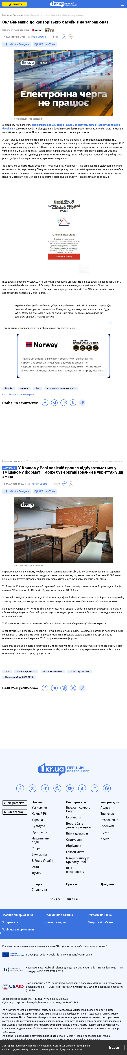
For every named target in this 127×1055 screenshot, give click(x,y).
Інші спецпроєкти (75, 870)
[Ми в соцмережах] (20, 788)
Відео (105, 832)
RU (70, 37)
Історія (37, 884)
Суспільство (40, 832)
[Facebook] (45, 402)
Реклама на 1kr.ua (100, 915)
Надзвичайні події (41, 840)
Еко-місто (73, 817)
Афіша (105, 807)
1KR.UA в (19, 44)
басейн (9, 388)
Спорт (36, 848)
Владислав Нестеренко (22, 394)
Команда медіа (55, 922)
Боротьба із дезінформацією (78, 825)
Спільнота (39, 889)
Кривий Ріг (39, 814)
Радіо (105, 838)
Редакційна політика (59, 915)
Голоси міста (75, 852)
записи (24, 388)
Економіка (39, 854)
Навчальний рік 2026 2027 (19, 677)
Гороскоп (107, 826)
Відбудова (73, 846)
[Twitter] (73, 402)
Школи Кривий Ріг (52, 671)
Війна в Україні (42, 860)
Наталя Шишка (39, 484)
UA (64, 37)
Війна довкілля (77, 833)
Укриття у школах (79, 671)
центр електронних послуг (61, 388)
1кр (37, 388)
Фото (35, 867)
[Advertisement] (63, 434)
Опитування (74, 839)
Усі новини (39, 807)
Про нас (72, 884)
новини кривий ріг (26, 671)
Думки (36, 873)
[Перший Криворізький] (63, 4)
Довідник (107, 884)
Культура (38, 826)
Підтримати (14, 4)
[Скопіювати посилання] (82, 402)
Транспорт (108, 814)
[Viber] (63, 402)
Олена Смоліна (38, 37)
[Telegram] (54, 402)
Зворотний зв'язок (100, 922)
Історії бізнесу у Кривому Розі (77, 860)
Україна (37, 820)
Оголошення (109, 820)
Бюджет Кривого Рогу (78, 809)
